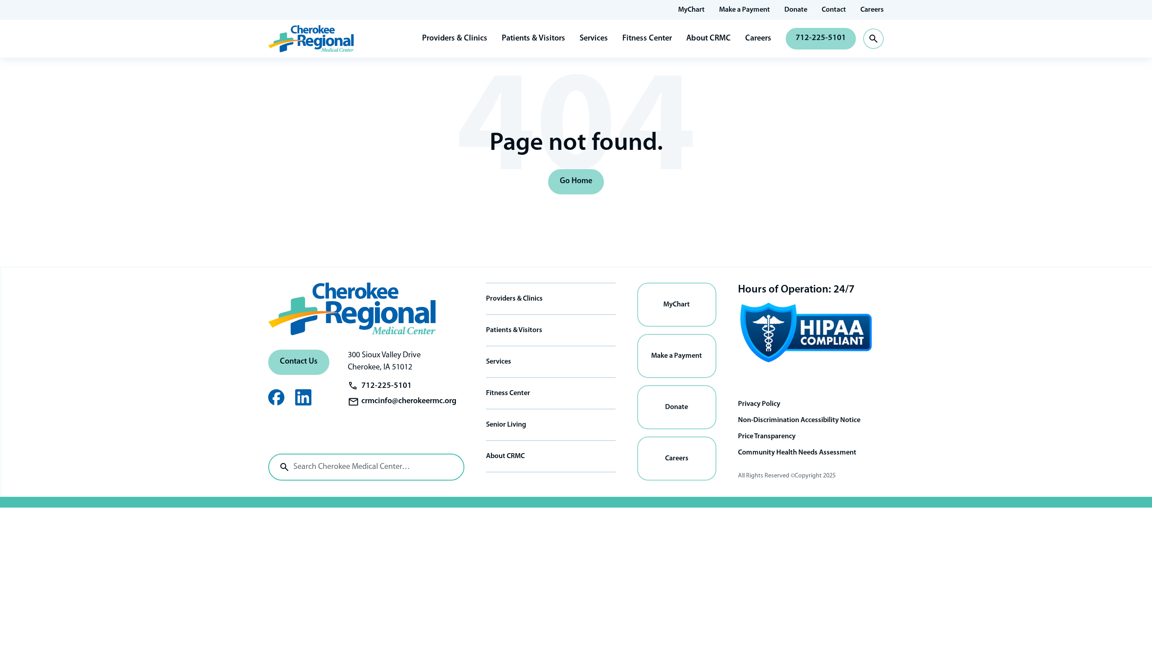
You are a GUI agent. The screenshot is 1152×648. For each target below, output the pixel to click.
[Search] (284, 467)
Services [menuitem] (498, 361)
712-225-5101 (821, 38)
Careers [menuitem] (872, 10)
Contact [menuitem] (834, 10)
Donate (676, 407)
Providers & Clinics (454, 39)
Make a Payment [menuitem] (744, 10)
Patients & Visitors (533, 39)
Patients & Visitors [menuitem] (514, 330)
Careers (758, 39)
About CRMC (708, 39)
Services (594, 39)
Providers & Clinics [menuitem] (514, 298)
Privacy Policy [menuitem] (759, 404)
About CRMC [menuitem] (505, 456)
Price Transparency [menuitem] (767, 436)
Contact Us (299, 362)
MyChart (676, 304)
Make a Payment (676, 356)
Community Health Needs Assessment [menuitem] (797, 452)
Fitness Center (647, 39)
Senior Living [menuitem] (506, 424)
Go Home (576, 181)
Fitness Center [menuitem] (508, 393)
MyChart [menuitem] (691, 10)
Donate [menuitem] (795, 10)
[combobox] (366, 467)
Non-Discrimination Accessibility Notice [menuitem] (799, 420)
